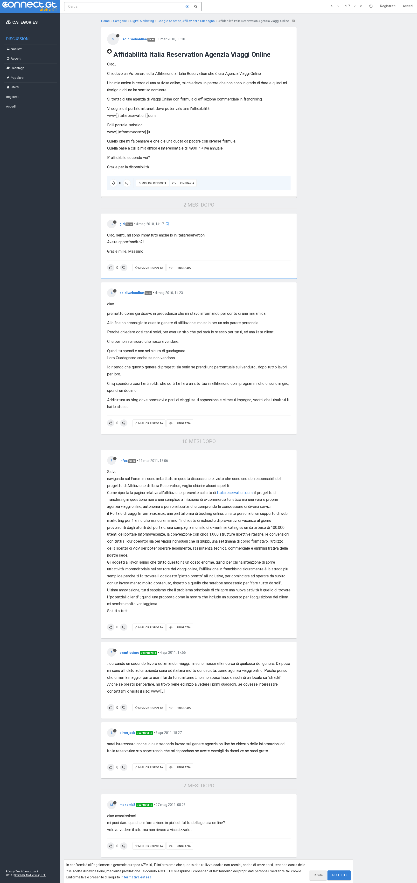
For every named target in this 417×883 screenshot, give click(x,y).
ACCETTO (339, 875)
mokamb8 (127, 805)
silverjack (127, 733)
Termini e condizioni (27, 871)
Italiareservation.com (235, 492)
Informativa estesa (136, 877)
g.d (122, 224)
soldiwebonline (134, 39)
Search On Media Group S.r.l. (30, 875)
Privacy (10, 871)
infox (123, 461)
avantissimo (129, 652)
